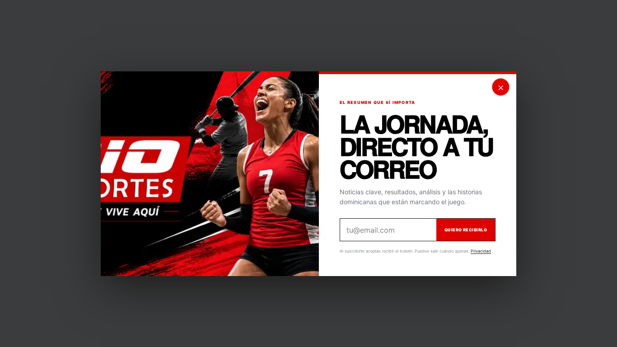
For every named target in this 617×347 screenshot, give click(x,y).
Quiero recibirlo (465, 229)
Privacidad (481, 251)
